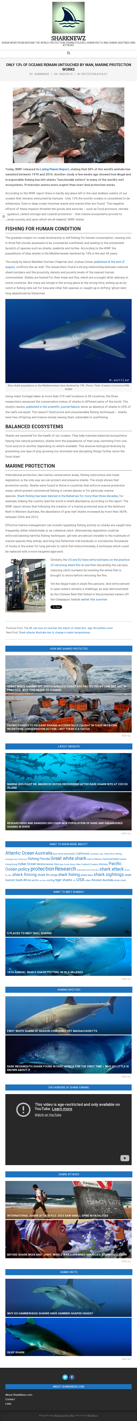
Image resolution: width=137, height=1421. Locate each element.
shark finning (24, 874)
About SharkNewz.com (18, 1394)
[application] (68, 1129)
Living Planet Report (54, 169)
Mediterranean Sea (48, 864)
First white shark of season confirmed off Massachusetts (52, 1031)
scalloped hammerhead (88, 870)
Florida (44, 859)
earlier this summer (94, 599)
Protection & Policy (94, 74)
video (88, 880)
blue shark (58, 854)
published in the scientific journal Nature (53, 406)
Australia (43, 853)
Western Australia (102, 880)
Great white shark (68, 858)
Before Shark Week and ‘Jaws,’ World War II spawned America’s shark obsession (67, 1254)
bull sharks (69, 853)
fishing (33, 859)
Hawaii (122, 859)
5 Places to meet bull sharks (29, 933)
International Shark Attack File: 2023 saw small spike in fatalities (57, 1215)
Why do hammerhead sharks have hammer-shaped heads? (50, 1313)
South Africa (23, 880)
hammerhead (111, 859)
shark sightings (109, 874)
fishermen (23, 859)
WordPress (92, 1415)
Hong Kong (11, 864)
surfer (35, 880)
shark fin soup (47, 875)
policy (24, 869)
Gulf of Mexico (94, 859)
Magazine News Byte (64, 1415)
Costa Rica (109, 854)
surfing (51, 880)
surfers (42, 880)
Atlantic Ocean (19, 853)
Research (65, 869)
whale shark (120, 880)
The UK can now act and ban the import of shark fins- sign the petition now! (68, 628)
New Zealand (82, 864)
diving (118, 853)
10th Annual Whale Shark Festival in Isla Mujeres (45, 972)
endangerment (11, 859)
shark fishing (69, 874)
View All (126, 735)
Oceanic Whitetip (99, 864)
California (82, 853)
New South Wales (67, 864)
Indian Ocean (27, 864)
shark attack (112, 869)
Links (8, 1403)
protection (42, 869)
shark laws (86, 875)
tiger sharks (63, 880)
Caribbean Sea (96, 854)
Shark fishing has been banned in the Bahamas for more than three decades (67, 496)
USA (80, 879)
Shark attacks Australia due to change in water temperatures (54, 632)
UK (74, 880)
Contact (10, 1399)
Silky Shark (15, 1352)
